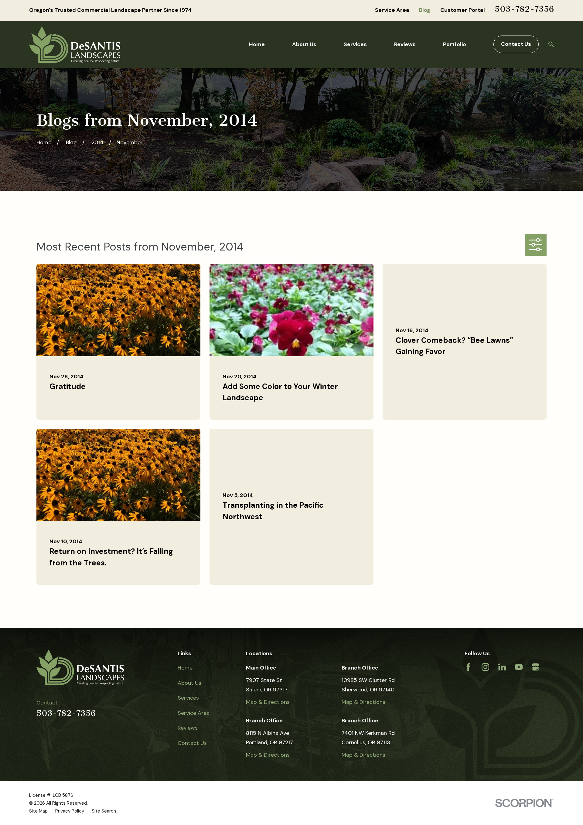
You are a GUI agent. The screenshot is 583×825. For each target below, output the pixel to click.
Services (188, 697)
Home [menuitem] (257, 44)
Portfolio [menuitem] (454, 44)
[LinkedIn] (502, 667)
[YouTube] (519, 667)
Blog (424, 10)
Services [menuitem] (355, 44)
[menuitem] (38, 811)
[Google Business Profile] (535, 667)
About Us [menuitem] (304, 44)
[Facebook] (468, 667)
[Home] (74, 44)
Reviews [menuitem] (405, 44)
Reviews (188, 727)
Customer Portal (462, 10)
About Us (189, 683)
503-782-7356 (524, 9)
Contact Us (516, 44)
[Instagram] (485, 667)
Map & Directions (268, 702)
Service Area (392, 10)
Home (185, 667)
